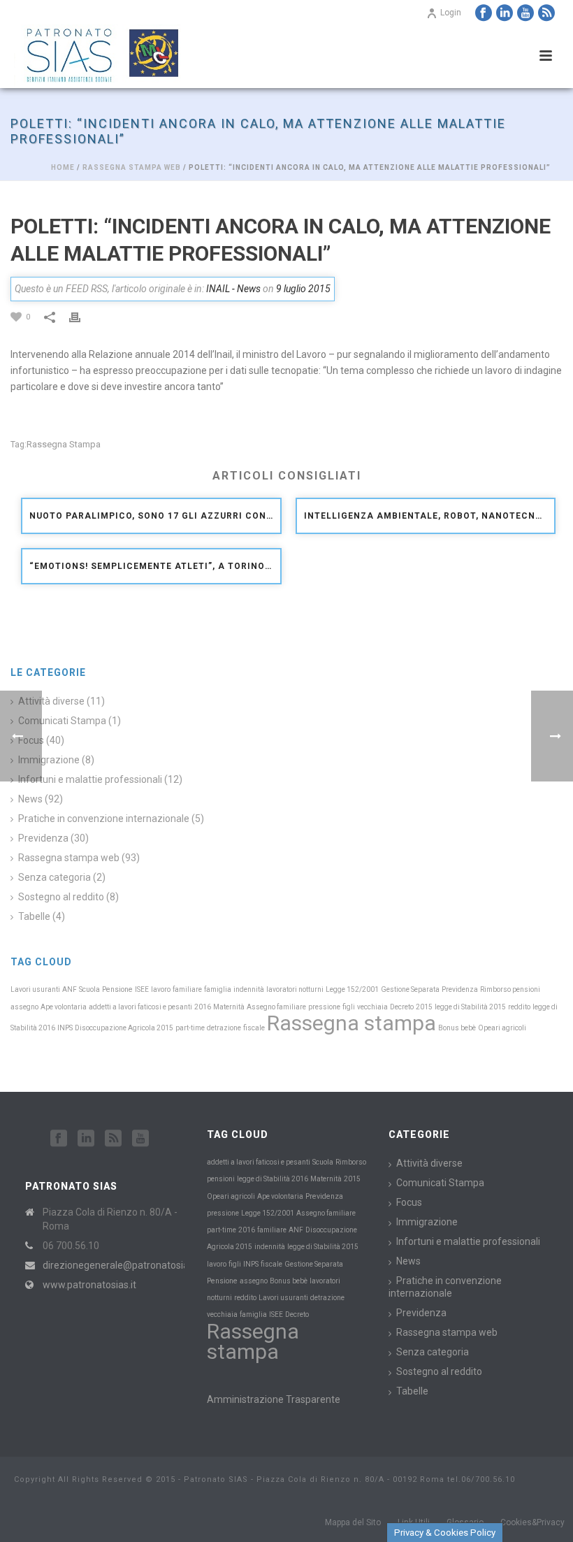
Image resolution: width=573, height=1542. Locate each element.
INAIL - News (233, 288)
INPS (65, 1027)
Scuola (89, 989)
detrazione (224, 1028)
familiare (187, 989)
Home (63, 167)
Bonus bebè (457, 1028)
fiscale (254, 1028)
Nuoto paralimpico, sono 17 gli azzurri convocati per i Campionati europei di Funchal (154, 516)
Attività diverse (429, 1163)
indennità (248, 989)
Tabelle (34, 916)
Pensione (117, 989)
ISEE (142, 989)
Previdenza (460, 989)
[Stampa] (81, 316)
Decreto (402, 1007)
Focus (409, 1202)
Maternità (229, 1006)
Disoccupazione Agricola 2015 (124, 1028)
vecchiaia (372, 1007)
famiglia (217, 989)
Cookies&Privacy (532, 1522)
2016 (202, 1007)
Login (450, 12)
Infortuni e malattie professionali (90, 779)
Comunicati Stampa (440, 1182)
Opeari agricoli (502, 1028)
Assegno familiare (276, 1007)
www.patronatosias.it (89, 1284)
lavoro (161, 989)
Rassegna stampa (64, 444)
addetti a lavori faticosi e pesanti (140, 1007)
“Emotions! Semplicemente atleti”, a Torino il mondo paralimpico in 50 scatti (154, 566)
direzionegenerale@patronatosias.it (122, 1265)
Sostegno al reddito (61, 896)
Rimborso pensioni (510, 989)
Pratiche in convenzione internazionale (103, 818)
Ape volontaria (64, 1007)
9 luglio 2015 (303, 288)
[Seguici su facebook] (58, 1138)
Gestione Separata (410, 989)
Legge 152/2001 (352, 989)
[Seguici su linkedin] (86, 1138)
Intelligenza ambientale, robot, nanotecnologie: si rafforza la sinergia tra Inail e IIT (429, 516)
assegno (24, 1007)
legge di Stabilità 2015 (470, 1007)
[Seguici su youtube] (140, 1138)
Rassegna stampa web (131, 167)
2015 (424, 1007)
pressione (324, 1007)
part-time (190, 1028)
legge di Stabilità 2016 (272, 1179)
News (408, 1261)
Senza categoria (54, 877)
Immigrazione (427, 1221)
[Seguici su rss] (113, 1138)
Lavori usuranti (35, 989)
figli (348, 1007)
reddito (519, 1007)
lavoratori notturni (295, 989)
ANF (69, 989)
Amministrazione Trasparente (273, 1399)
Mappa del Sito (353, 1522)
